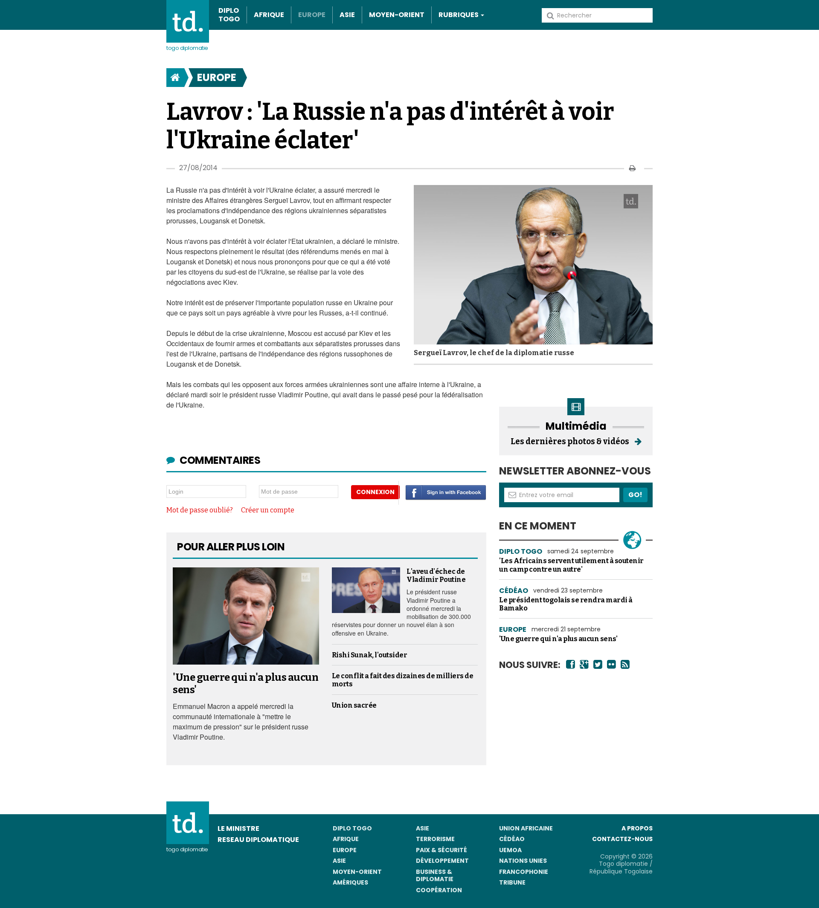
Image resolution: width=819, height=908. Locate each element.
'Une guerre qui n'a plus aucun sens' (558, 639)
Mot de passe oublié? (199, 510)
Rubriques (459, 15)
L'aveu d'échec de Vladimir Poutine (436, 575)
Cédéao (512, 839)
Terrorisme (435, 839)
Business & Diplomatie (434, 876)
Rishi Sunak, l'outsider (369, 655)
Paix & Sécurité (441, 850)
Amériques (350, 882)
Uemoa (510, 850)
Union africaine (526, 828)
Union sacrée (354, 705)
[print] (632, 168)
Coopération (439, 890)
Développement (442, 860)
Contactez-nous (622, 839)
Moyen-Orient (396, 15)
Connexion (375, 492)
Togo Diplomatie (187, 48)
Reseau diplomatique (258, 839)
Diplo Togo (229, 14)
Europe (311, 15)
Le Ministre (238, 828)
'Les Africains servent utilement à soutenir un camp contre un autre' (571, 565)
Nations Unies (523, 860)
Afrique (269, 15)
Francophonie (523, 872)
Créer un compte (267, 510)
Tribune (512, 882)
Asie (347, 15)
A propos (637, 828)
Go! (635, 495)
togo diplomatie (187, 849)
